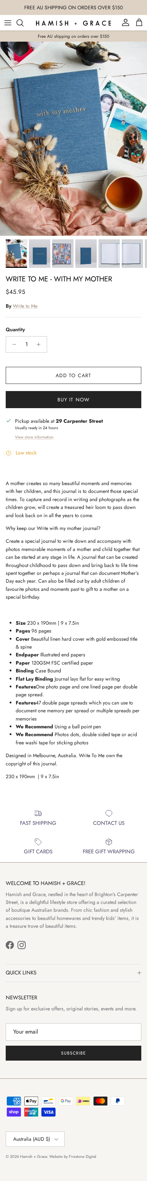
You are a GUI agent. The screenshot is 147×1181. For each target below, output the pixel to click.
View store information (34, 437)
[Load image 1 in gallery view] (73, 139)
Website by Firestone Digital (72, 1156)
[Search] (23, 23)
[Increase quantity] (40, 344)
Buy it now (73, 399)
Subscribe (73, 1053)
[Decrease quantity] (12, 344)
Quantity (15, 329)
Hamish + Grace (33, 1156)
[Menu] (8, 23)
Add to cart (73, 375)
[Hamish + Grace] (73, 23)
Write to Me (25, 305)
